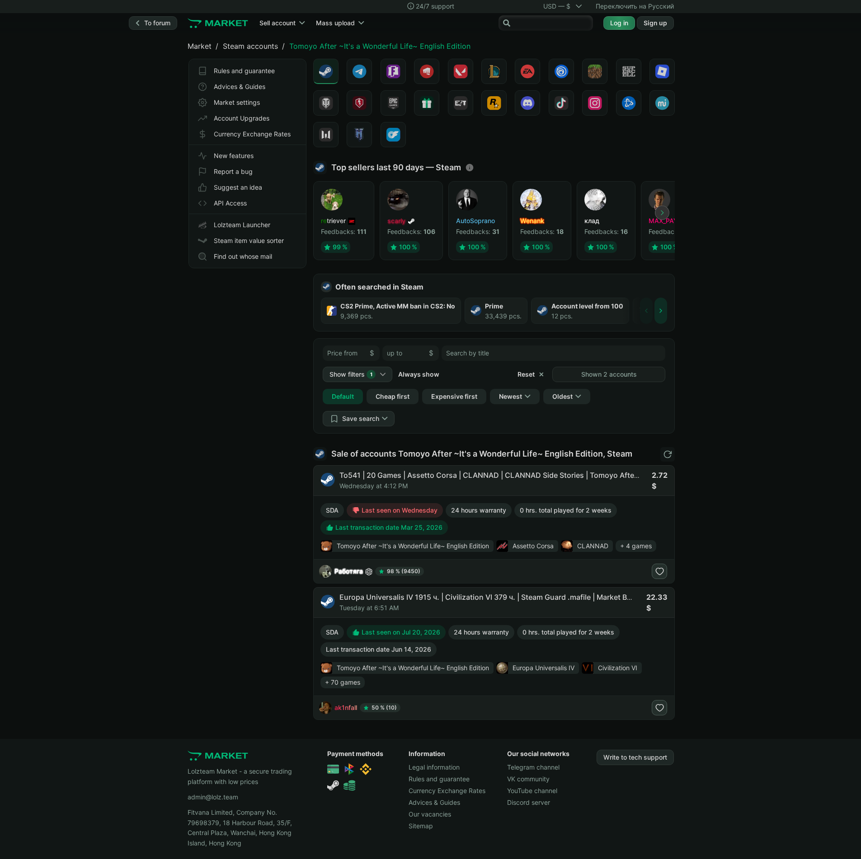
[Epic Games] (393, 103)
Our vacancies (430, 814)
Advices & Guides (239, 86)
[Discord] (527, 103)
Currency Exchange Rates (252, 134)
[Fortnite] (393, 71)
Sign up (655, 23)
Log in (619, 23)
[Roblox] (662, 71)
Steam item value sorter (249, 240)
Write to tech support (635, 757)
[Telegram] (359, 71)
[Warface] (326, 134)
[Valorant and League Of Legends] (426, 71)
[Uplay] (561, 71)
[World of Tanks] (326, 103)
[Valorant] (460, 71)
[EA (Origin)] (527, 71)
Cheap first (392, 396)
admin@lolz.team (213, 797)
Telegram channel (533, 767)
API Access (230, 203)
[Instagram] (594, 103)
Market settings (237, 102)
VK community (528, 779)
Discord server (528, 802)
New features (234, 155)
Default (343, 396)
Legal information (434, 767)
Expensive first (454, 396)
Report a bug (233, 171)
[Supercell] (628, 71)
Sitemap (421, 826)
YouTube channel (532, 790)
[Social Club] (494, 103)
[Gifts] (426, 103)
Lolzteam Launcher (242, 225)
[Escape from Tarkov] (460, 103)
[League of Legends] (494, 71)
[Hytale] (359, 134)
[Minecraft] (594, 71)
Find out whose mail (243, 256)
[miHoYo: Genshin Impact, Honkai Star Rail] (662, 103)
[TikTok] (561, 103)
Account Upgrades (241, 118)
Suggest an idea (238, 187)
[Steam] (326, 71)
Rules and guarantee (244, 71)
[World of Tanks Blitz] (359, 103)
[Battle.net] (628, 103)
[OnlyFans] (393, 134)
